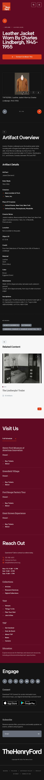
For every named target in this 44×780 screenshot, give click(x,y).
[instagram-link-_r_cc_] (10, 681)
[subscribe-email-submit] (38, 734)
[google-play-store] (28, 702)
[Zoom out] (29, 92)
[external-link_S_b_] (22, 560)
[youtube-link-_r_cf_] (27, 681)
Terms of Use (26, 774)
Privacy (38, 771)
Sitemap (16, 774)
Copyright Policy (26, 771)
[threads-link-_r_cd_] (16, 681)
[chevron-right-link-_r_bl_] (39, 409)
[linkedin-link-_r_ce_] (21, 681)
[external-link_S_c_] (22, 562)
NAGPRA (5, 771)
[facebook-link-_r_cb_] (4, 681)
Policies (14, 771)
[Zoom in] (24, 92)
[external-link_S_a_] (22, 558)
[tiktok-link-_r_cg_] (32, 681)
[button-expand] (38, 356)
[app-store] (10, 702)
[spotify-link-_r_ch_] (38, 681)
